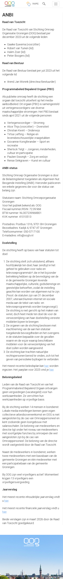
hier (46, 365)
